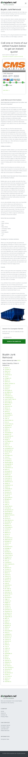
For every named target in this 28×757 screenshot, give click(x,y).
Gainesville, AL (8, 653)
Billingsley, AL (8, 499)
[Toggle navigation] (25, 3)
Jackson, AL (8, 543)
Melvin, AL (7, 573)
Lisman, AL (7, 534)
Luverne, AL (8, 574)
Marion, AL (7, 408)
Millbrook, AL (8, 559)
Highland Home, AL (9, 515)
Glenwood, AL (8, 669)
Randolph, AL (8, 541)
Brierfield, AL (8, 552)
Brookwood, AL (8, 546)
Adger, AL (7, 599)
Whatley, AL (8, 438)
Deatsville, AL (8, 585)
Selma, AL (7, 411)
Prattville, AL (8, 508)
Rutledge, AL (8, 548)
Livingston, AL (8, 557)
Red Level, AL (8, 571)
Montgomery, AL (9, 510)
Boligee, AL (7, 602)
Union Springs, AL (9, 667)
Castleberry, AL (9, 485)
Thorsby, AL (8, 569)
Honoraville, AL (8, 497)
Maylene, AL (8, 625)
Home (2, 711)
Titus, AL (7, 652)
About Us (3, 713)
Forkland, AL (8, 529)
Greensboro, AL (9, 467)
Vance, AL (7, 531)
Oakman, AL (8, 660)
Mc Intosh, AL (8, 666)
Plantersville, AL (9, 462)
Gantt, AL (7, 632)
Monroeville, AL (9, 415)
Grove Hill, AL (8, 459)
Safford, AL (7, 382)
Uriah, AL (7, 504)
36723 (18, 360)
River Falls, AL (8, 615)
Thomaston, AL (9, 396)
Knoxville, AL (8, 590)
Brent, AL (7, 445)
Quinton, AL (8, 678)
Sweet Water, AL (9, 420)
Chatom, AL (8, 639)
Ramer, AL (7, 517)
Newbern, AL (8, 434)
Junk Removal (4, 729)
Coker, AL (7, 650)
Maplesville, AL (8, 513)
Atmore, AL (7, 518)
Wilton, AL (7, 587)
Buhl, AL (7, 657)
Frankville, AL (8, 562)
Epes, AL (7, 643)
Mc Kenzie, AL (8, 494)
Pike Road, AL (8, 597)
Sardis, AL (7, 389)
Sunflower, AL (8, 609)
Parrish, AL (7, 659)
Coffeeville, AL (8, 489)
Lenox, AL (7, 453)
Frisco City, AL (8, 446)
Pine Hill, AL (7, 385)
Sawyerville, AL (8, 506)
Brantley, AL (8, 623)
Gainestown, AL (9, 481)
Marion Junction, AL (10, 383)
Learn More (5, 90)
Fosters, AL (7, 581)
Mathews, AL (8, 567)
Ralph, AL (7, 622)
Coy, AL (6, 376)
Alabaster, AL (8, 662)
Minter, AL (7, 380)
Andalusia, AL (8, 634)
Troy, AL (7, 646)
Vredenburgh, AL (9, 397)
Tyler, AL (7, 418)
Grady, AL (7, 550)
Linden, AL (7, 429)
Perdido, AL (7, 606)
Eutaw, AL (7, 644)
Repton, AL (7, 431)
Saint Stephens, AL (9, 564)
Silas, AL (7, 566)
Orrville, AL (7, 373)
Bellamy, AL (8, 532)
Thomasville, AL (9, 432)
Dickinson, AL (8, 427)
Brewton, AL (8, 524)
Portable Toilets (5, 727)
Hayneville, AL (8, 425)
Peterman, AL (8, 401)
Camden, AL (8, 369)
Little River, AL (8, 592)
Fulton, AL (7, 417)
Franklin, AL (8, 410)
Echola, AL (7, 674)
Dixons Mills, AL (8, 403)
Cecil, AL (7, 629)
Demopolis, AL (8, 471)
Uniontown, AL (8, 406)
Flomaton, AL (8, 492)
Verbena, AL (8, 601)
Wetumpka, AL (8, 631)
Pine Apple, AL (8, 390)
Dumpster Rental (5, 725)
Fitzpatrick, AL (8, 611)
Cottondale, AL (8, 527)
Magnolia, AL (8, 394)
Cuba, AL (7, 583)
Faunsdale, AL (8, 413)
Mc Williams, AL (9, 392)
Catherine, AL (8, 375)
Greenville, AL (8, 478)
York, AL (7, 545)
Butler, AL (7, 469)
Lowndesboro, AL (9, 448)
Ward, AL (7, 501)
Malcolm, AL (8, 641)
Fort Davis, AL (8, 676)
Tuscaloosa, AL (8, 553)
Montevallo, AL (8, 594)
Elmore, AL (7, 595)
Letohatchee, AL (9, 436)
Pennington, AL (8, 455)
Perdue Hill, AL (8, 452)
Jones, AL (7, 457)
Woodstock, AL (8, 538)
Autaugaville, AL (9, 464)
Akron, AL (7, 536)
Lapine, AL (7, 487)
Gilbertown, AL (8, 539)
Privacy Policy (4, 716)
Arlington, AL (8, 378)
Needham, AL (8, 525)
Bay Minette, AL (9, 673)
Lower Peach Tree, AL (10, 399)
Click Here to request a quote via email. (12, 56)
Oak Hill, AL (7, 387)
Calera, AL (7, 648)
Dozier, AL (7, 620)
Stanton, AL (8, 474)
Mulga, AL (7, 680)
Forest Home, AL (9, 424)
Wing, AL (7, 655)
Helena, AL (7, 627)
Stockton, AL (8, 637)
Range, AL (7, 439)
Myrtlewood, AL (9, 450)
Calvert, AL (7, 664)
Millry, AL (7, 618)
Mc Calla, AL (8, 588)
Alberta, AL (7, 371)
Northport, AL (8, 613)
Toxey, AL (7, 502)
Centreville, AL (8, 476)
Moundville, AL (8, 522)
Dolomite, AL (8, 681)
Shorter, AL (7, 671)
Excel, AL (7, 422)
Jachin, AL (7, 495)
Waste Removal (5, 730)
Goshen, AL (7, 604)
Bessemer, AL (8, 636)
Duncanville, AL (9, 511)
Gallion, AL (7, 443)
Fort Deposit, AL (9, 441)
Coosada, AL (8, 578)
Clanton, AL (8, 576)
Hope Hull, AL (8, 466)
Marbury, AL (8, 580)
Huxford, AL (7, 490)
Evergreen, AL (8, 473)
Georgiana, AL (8, 480)
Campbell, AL (8, 460)
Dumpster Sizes (5, 739)
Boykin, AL (7, 368)
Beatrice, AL (8, 404)
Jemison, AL (8, 608)
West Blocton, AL (9, 520)
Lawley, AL (7, 483)
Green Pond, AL (9, 555)
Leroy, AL (7, 560)
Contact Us (4, 715)
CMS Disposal (8, 73)
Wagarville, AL (8, 616)
